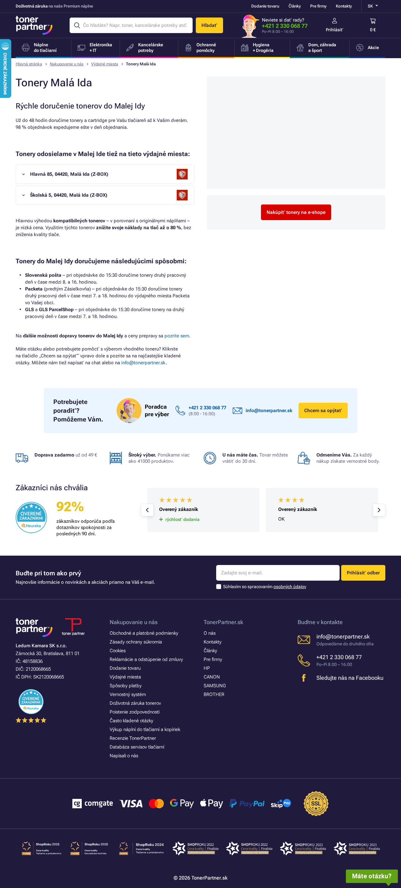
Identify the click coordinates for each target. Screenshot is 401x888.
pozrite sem (176, 336)
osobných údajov (289, 586)
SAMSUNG (215, 686)
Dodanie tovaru (265, 6)
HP (207, 668)
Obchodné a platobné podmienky (144, 633)
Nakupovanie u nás (66, 64)
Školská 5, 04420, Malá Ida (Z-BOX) (68, 195)
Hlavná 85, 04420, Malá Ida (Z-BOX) (69, 174)
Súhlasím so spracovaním (264, 586)
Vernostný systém (128, 694)
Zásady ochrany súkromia (136, 642)
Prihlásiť (334, 29)
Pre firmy (318, 6)
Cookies (118, 650)
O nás (210, 633)
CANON (212, 677)
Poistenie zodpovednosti (134, 712)
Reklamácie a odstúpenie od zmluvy (146, 659)
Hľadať (209, 25)
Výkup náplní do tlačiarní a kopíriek (145, 729)
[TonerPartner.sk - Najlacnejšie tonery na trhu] (34, 25)
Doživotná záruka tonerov (135, 703)
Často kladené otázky (131, 721)
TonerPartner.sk (223, 622)
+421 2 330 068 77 (285, 26)
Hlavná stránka (29, 64)
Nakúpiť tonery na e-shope (296, 212)
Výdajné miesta (104, 64)
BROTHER (214, 694)
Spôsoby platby (126, 686)
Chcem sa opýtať (323, 410)
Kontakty (344, 6)
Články (295, 6)
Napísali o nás (124, 756)
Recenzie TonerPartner (133, 738)
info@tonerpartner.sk (143, 363)
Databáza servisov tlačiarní (137, 747)
